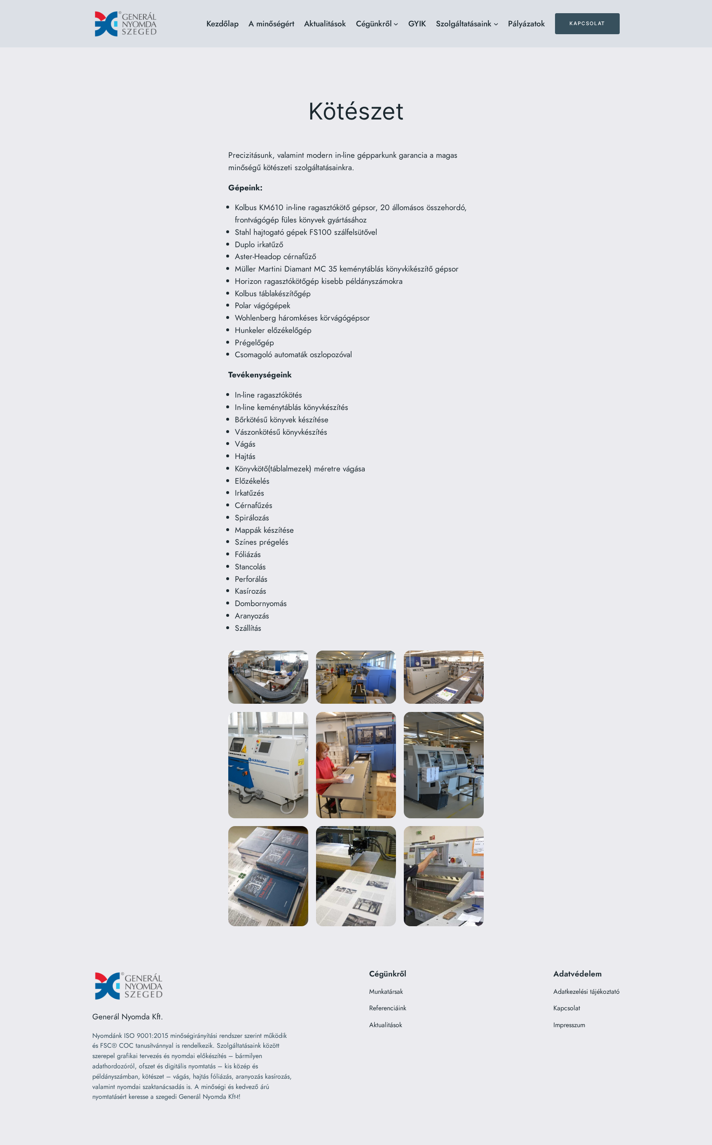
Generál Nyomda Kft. (127, 1016)
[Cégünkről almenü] (395, 23)
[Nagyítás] (297, 661)
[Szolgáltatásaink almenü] (496, 23)
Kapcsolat (587, 23)
